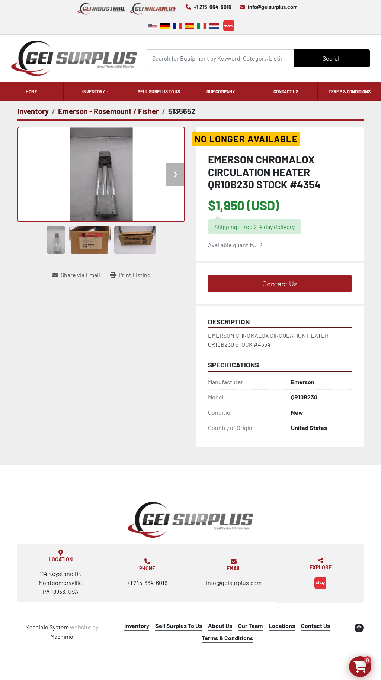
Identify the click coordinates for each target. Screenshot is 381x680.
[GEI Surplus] (190, 520)
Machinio (61, 636)
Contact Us (285, 91)
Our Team (250, 625)
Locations (282, 625)
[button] (95, 91)
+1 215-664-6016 (212, 7)
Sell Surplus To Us (159, 91)
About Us (220, 625)
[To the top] (359, 628)
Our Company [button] (220, 91)
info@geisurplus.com (273, 7)
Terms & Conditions (350, 91)
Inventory (93, 91)
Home (31, 91)
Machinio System (47, 627)
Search (332, 58)
